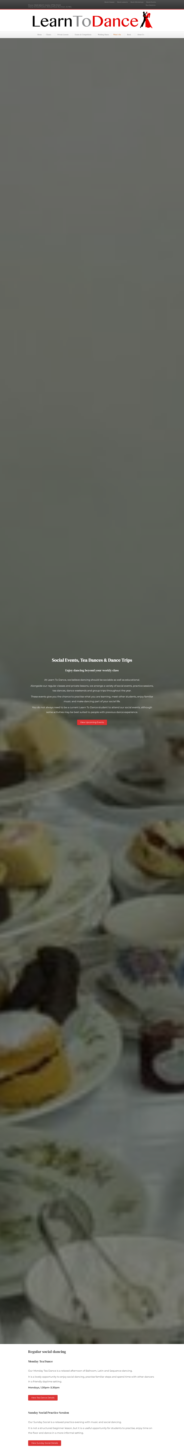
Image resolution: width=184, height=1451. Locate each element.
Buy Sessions (150, 5)
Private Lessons (62, 34)
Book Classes (109, 2)
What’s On (117, 34)
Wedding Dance (103, 34)
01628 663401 (39, 5)
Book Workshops (137, 2)
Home (39, 34)
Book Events (151, 2)
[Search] (154, 34)
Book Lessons (122, 2)
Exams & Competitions (83, 34)
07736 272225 (56, 5)
